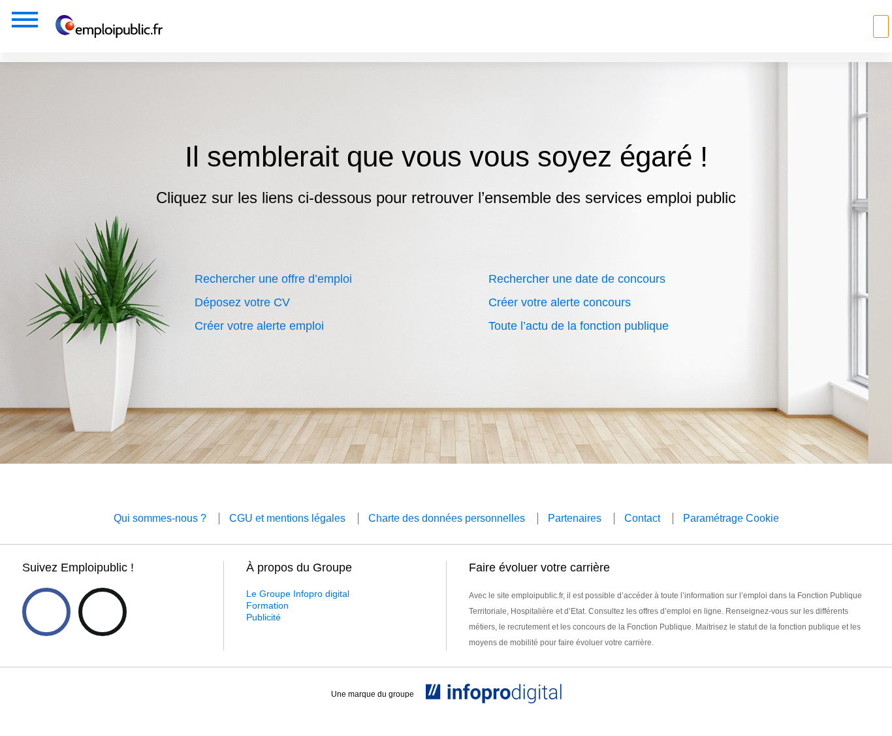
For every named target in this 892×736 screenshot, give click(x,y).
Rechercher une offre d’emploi (273, 278)
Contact (642, 518)
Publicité (263, 617)
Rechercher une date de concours (576, 278)
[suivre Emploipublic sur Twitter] (102, 612)
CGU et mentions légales (287, 518)
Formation (267, 605)
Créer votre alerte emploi (259, 325)
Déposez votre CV (242, 302)
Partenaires (574, 518)
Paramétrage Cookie (731, 518)
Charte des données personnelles (446, 518)
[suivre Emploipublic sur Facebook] (46, 612)
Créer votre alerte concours (559, 302)
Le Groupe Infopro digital (297, 593)
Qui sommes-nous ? (160, 518)
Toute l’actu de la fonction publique (578, 325)
